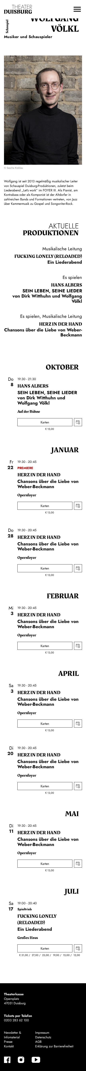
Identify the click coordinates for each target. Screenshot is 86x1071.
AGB (38, 1041)
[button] (77, 9)
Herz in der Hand (60, 324)
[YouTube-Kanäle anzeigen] (36, 1060)
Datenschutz (43, 1037)
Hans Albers (66, 285)
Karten (45, 422)
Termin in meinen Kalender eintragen (78, 422)
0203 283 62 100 (16, 1020)
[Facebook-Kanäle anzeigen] (7, 1060)
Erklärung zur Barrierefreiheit (54, 1046)
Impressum (42, 1032)
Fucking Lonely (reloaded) (48, 256)
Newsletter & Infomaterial (12, 1034)
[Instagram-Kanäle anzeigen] (21, 1060)
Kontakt (9, 1046)
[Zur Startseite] (18, 9)
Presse (8, 1041)
